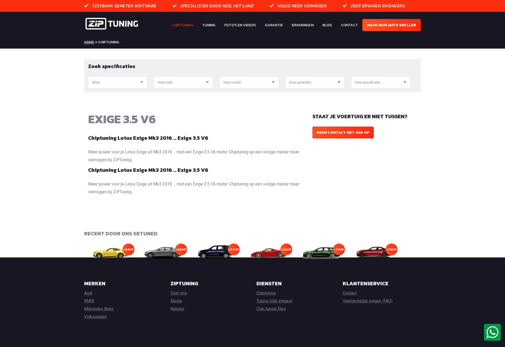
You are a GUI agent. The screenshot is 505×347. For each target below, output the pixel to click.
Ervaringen (303, 25)
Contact (349, 25)
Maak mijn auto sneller (391, 25)
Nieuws (177, 308)
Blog (327, 25)
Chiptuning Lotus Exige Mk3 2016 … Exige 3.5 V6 (148, 138)
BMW (89, 300)
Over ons (178, 293)
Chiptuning (182, 25)
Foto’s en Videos (240, 25)
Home (89, 42)
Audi (88, 293)
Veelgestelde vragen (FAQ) (367, 300)
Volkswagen (95, 316)
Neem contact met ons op (343, 132)
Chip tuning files (271, 308)
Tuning (209, 25)
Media (176, 300)
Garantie (274, 25)
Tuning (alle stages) (274, 300)
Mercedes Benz (99, 308)
